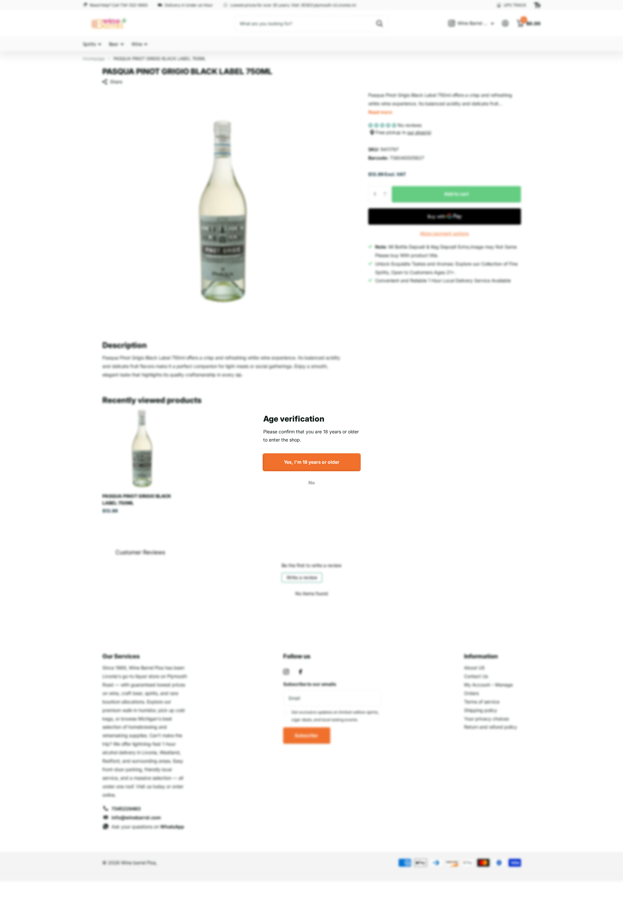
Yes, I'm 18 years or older (311, 462)
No (311, 482)
